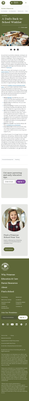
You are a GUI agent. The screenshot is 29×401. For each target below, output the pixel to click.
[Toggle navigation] (26, 3)
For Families (4, 11)
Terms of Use (4, 335)
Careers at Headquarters (5, 307)
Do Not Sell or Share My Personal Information (11, 346)
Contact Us (19, 306)
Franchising (4, 297)
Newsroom (20, 11)
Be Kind (10, 97)
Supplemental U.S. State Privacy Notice (10, 340)
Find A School (9, 249)
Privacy (12, 335)
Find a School (7, 291)
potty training (5, 72)
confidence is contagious (13, 125)
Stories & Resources (7, 8)
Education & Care (9, 278)
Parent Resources (9, 283)
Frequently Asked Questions (20, 303)
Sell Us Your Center (6, 300)
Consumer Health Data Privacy (8, 343)
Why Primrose (8, 274)
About (4, 287)
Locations (18, 300)
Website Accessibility (6, 338)
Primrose (9, 67)
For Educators (12, 11)
